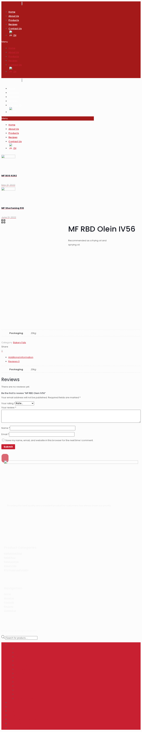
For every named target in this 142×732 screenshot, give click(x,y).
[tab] (74, 357)
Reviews (14, 361)
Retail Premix (15, 706)
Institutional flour (13, 553)
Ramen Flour (22, 690)
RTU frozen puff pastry (16, 570)
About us (9, 598)
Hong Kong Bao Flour (27, 669)
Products (13, 20)
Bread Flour (21, 648)
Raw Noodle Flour (25, 681)
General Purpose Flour (27, 698)
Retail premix (11, 561)
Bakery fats (10, 566)
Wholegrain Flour (24, 656)
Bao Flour (20, 673)
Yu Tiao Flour (22, 665)
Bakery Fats (19, 342)
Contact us (10, 610)
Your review (8, 407)
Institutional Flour (17, 644)
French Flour (22, 652)
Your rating (8, 403)
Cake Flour (21, 661)
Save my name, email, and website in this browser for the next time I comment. (49, 440)
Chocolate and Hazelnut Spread (26, 715)
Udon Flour (21, 694)
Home (11, 12)
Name (5, 428)
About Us (13, 16)
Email (5, 434)
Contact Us (15, 28)
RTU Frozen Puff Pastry (20, 727)
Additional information (20, 357)
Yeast (11, 711)
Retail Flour (14, 702)
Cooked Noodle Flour (27, 686)
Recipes (12, 24)
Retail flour (10, 557)
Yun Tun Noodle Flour (26, 677)
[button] (48, 42)
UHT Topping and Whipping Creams (28, 719)
